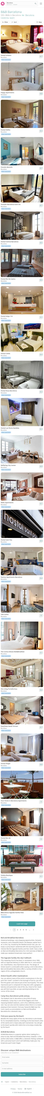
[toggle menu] (41, 4)
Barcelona (30, 15)
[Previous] (4, 39)
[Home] (2, 1082)
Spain (12, 18)
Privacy (13, 1089)
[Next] (40, 39)
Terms (20, 1089)
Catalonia (5, 18)
